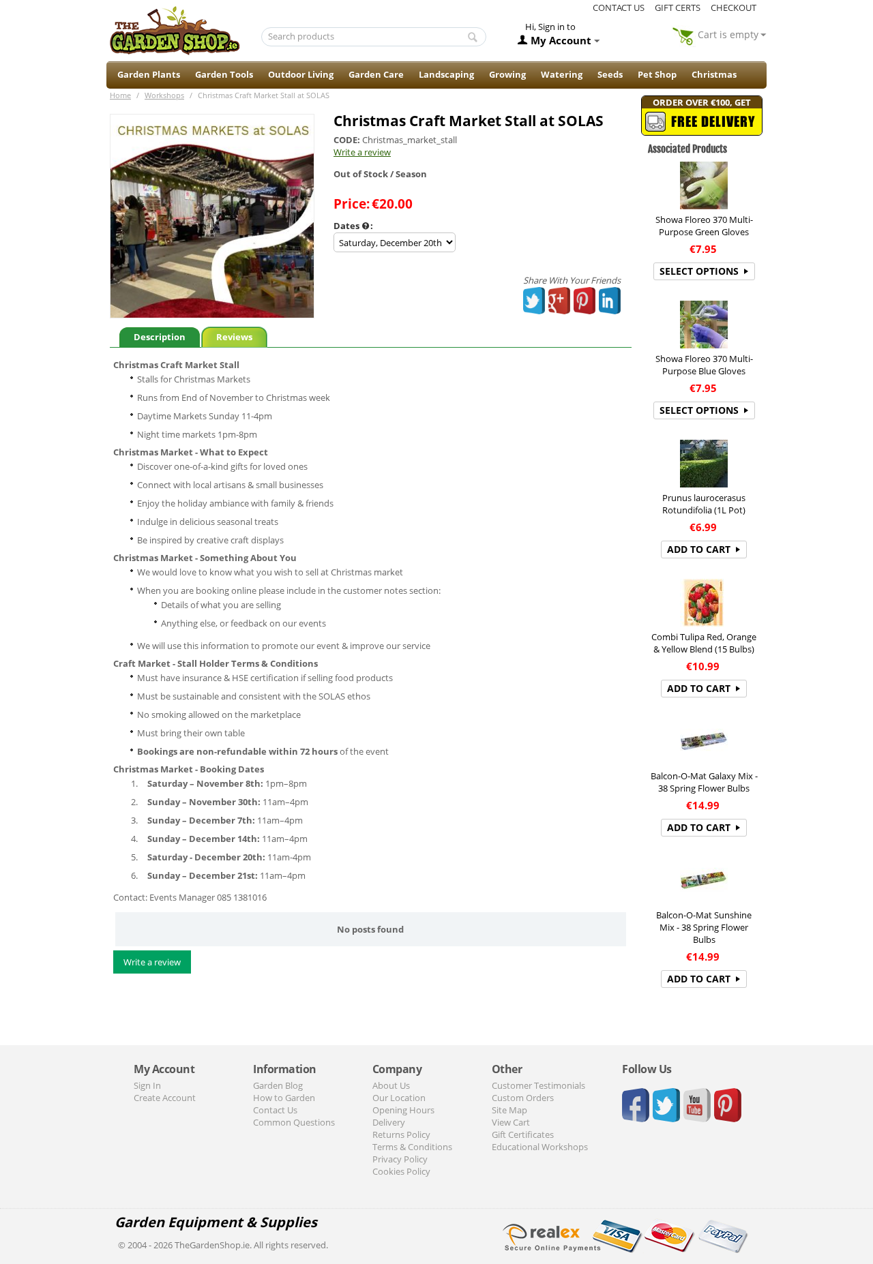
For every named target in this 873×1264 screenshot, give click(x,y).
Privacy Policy (400, 1159)
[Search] (472, 37)
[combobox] (374, 36)
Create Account (165, 1098)
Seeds (610, 74)
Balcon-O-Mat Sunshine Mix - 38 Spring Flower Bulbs (704, 927)
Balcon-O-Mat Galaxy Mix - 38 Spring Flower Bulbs (704, 782)
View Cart (511, 1122)
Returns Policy (401, 1134)
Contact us (619, 7)
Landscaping (446, 74)
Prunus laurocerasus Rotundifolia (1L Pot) (703, 504)
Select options (699, 271)
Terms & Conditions (412, 1147)
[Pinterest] (584, 300)
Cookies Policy (401, 1171)
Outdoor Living (301, 74)
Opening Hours (403, 1110)
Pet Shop (657, 74)
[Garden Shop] (174, 30)
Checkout (733, 7)
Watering (561, 74)
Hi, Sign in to (550, 26)
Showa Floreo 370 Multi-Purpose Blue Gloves (704, 364)
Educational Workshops (540, 1147)
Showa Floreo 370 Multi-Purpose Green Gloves (704, 225)
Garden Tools (224, 74)
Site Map (509, 1110)
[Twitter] (535, 300)
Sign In (147, 1085)
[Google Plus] (559, 300)
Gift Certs (677, 7)
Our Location (399, 1098)
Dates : (353, 226)
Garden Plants (148, 74)
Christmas (714, 74)
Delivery (388, 1122)
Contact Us (275, 1110)
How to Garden (284, 1098)
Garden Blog (278, 1085)
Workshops (164, 95)
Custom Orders (523, 1098)
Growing (507, 74)
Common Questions (294, 1122)
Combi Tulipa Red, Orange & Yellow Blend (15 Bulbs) (703, 643)
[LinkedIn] (610, 300)
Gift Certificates (523, 1134)
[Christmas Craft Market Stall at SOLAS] (212, 216)
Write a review (362, 152)
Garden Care (376, 74)
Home (120, 95)
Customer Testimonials (538, 1085)
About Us (391, 1085)
